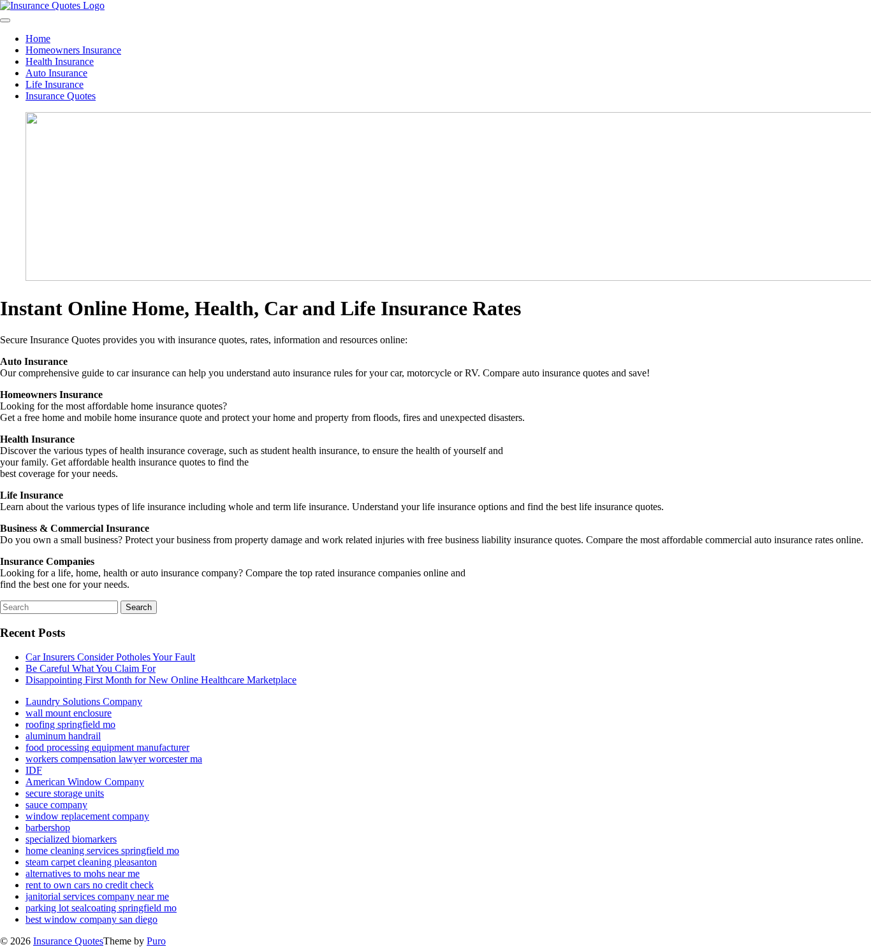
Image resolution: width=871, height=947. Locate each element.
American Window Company (85, 781)
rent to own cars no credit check (90, 884)
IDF (34, 770)
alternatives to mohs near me (83, 873)
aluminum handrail (63, 735)
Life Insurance (55, 84)
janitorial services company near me (97, 896)
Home (38, 38)
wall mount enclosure (69, 713)
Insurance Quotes (61, 95)
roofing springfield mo (70, 724)
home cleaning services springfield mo (102, 850)
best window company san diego (91, 919)
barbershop (48, 827)
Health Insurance (60, 61)
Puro (156, 941)
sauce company (56, 804)
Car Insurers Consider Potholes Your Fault (110, 657)
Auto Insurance (56, 73)
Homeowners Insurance (73, 50)
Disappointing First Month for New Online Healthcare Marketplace (161, 679)
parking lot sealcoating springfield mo (101, 907)
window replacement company (87, 816)
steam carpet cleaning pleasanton (91, 862)
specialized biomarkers (71, 839)
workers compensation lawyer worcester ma (114, 758)
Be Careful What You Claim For (91, 668)
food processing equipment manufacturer (107, 747)
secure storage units (65, 793)
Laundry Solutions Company (84, 701)
